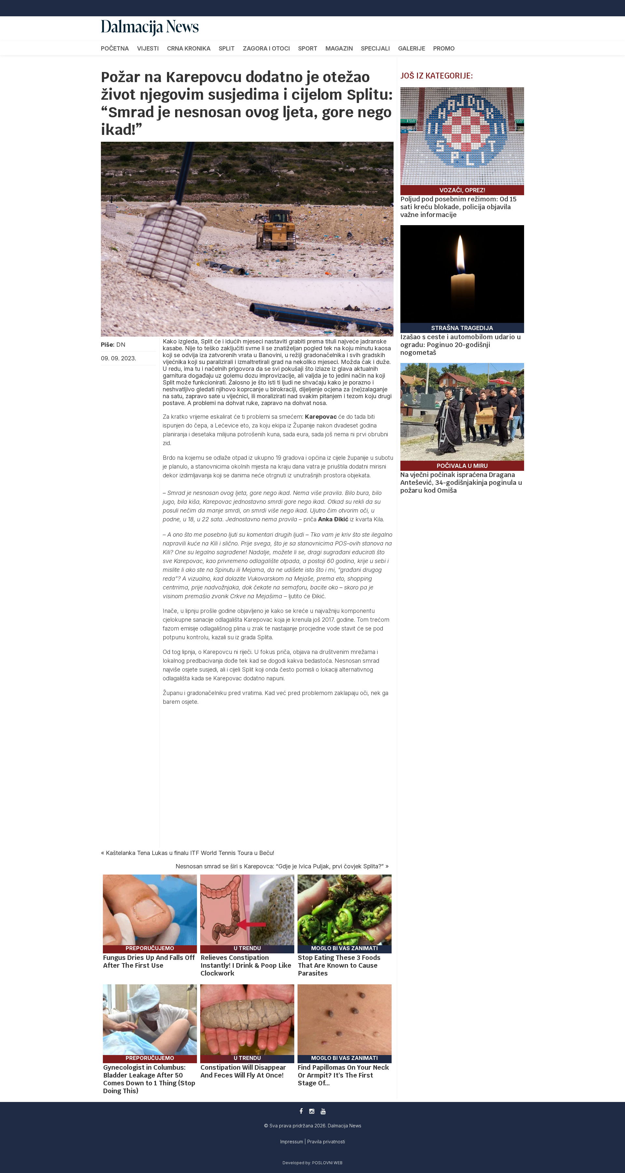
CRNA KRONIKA (189, 48)
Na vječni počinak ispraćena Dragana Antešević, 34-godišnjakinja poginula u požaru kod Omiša (461, 483)
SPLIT (227, 48)
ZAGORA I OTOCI (266, 48)
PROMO (444, 48)
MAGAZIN (339, 48)
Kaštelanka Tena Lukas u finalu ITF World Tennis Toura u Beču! (190, 852)
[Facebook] (301, 1111)
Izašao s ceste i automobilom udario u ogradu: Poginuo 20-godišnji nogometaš (460, 345)
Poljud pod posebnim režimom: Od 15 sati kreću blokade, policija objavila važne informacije (458, 207)
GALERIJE (411, 48)
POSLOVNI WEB (327, 1162)
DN (120, 344)
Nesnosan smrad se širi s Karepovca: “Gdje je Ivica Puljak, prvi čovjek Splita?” (279, 866)
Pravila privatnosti (326, 1141)
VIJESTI (148, 48)
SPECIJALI (375, 48)
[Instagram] (311, 1111)
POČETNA (115, 48)
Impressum (292, 1141)
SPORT (307, 48)
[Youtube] (323, 1111)
